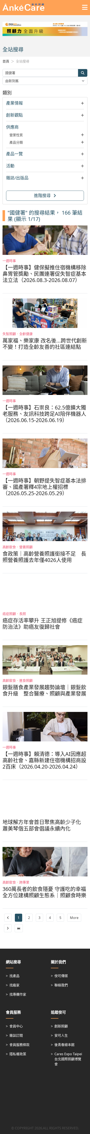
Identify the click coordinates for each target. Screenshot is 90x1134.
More (74, 917)
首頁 (6, 61)
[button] (45, 103)
